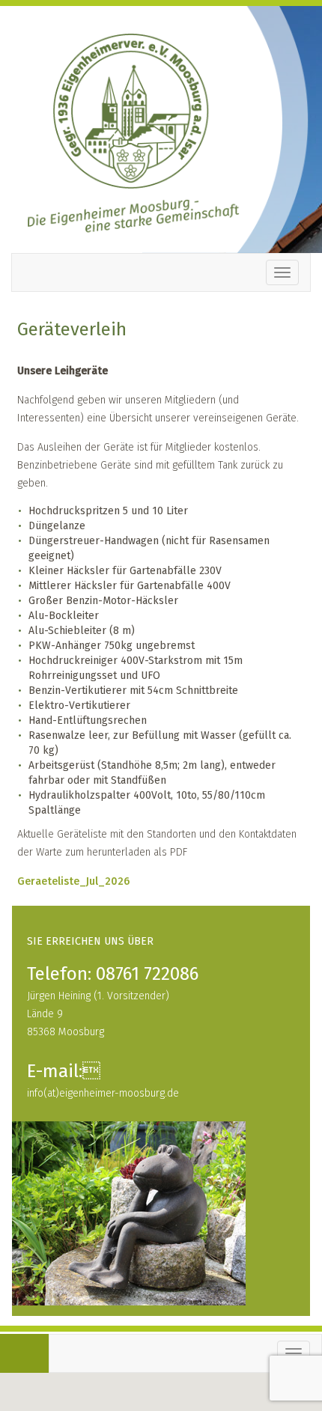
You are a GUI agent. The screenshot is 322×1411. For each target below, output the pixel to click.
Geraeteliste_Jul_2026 (73, 881)
